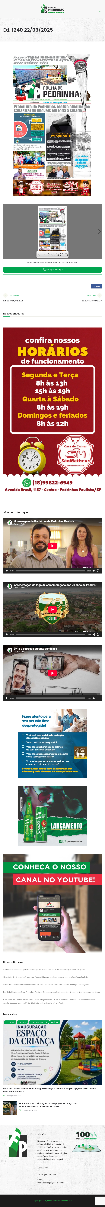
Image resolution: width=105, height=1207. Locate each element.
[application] (52, 546)
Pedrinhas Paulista (39, 1022)
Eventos (22, 1022)
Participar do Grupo (54, 269)
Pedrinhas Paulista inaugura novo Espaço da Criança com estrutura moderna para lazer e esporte (44, 969)
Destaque (10, 1022)
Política (54, 1022)
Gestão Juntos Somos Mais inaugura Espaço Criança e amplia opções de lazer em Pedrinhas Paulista (45, 977)
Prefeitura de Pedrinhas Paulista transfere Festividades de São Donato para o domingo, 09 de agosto (46, 984)
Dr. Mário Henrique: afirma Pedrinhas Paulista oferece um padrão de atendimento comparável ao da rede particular (51, 992)
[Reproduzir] (6, 570)
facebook (96, 286)
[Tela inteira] (98, 570)
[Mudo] (93, 570)
